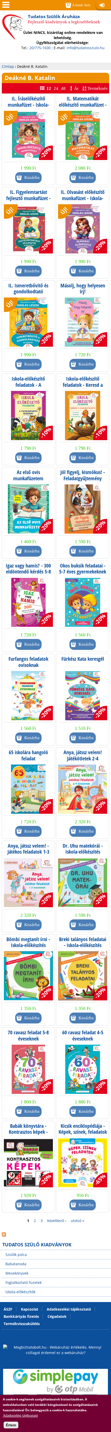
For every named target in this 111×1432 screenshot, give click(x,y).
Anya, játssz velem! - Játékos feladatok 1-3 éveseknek (28, 851)
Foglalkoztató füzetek (23, 1282)
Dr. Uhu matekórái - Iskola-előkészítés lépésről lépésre (83, 851)
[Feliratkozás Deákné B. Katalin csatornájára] (4, 1235)
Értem (11, 1425)
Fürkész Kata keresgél (82, 658)
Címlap (8, 66)
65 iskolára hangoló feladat (28, 755)
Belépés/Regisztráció (103, 6)
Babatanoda (15, 1263)
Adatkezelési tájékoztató (20, 1416)
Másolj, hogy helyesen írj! (82, 288)
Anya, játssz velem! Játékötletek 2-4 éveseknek (83, 758)
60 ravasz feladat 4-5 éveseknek (82, 1035)
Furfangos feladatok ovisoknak (28, 661)
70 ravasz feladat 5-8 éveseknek (28, 1035)
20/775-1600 (40, 47)
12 (48, 88)
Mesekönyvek (16, 1273)
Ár (76, 88)
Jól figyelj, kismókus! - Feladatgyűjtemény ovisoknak (82, 478)
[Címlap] (13, 33)
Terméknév (98, 88)
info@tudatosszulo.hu (86, 47)
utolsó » (77, 1220)
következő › (56, 1220)
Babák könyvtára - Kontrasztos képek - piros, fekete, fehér (28, 1132)
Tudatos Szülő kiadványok (37, 1244)
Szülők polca (16, 1254)
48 (63, 88)
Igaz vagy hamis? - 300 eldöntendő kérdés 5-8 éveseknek (28, 571)
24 (56, 88)
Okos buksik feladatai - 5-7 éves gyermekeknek (82, 568)
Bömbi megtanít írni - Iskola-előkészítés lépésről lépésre (28, 945)
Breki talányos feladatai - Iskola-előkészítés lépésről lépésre (82, 945)
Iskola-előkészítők (20, 1291)
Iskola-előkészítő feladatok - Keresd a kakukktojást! (83, 384)
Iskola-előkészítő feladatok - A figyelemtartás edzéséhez (28, 388)
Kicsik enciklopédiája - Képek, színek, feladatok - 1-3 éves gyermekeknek (83, 1135)
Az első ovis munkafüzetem (28, 475)
